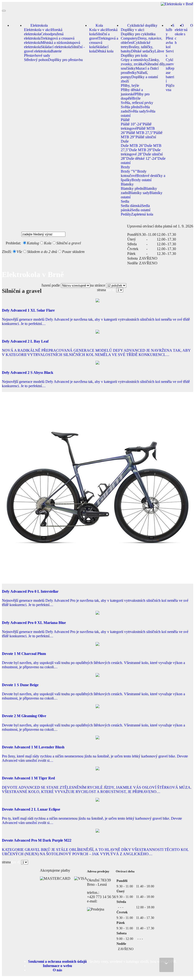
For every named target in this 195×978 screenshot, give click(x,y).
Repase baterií (170, 74)
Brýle (136, 98)
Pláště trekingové (136, 126)
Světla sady (137, 111)
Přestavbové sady (37, 55)
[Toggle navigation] (4, 10)
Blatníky (127, 184)
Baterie (56, 51)
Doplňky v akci (132, 30)
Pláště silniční (146, 137)
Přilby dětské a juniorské (132, 92)
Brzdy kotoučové (133, 173)
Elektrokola (39, 25)
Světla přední (131, 107)
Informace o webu (57, 966)
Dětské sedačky (143, 51)
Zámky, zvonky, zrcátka (140, 62)
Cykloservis (170, 64)
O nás (188, 29)
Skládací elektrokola (56, 47)
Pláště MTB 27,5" (140, 133)
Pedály (126, 214)
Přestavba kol (169, 42)
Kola (99, 25)
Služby (170, 29)
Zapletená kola (142, 214)
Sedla (125, 201)
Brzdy (125, 167)
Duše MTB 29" (141, 150)
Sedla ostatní (140, 210)
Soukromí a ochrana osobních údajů (57, 961)
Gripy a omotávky (134, 60)
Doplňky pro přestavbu (65, 60)
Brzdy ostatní (141, 180)
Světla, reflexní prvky (137, 103)
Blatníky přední (132, 188)
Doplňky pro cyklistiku (138, 34)
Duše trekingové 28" (141, 152)
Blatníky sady (139, 193)
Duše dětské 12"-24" (142, 158)
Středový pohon (36, 60)
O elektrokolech (179, 34)
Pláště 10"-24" (132, 124)
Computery (129, 38)
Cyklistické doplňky (142, 25)
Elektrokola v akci (37, 30)
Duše (125, 141)
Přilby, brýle (130, 85)
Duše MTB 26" (132, 146)
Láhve (159, 51)
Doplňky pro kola (134, 55)
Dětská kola (104, 51)
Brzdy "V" (129, 171)
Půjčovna (170, 87)
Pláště (125, 120)
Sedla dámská (131, 206)
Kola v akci (98, 30)
